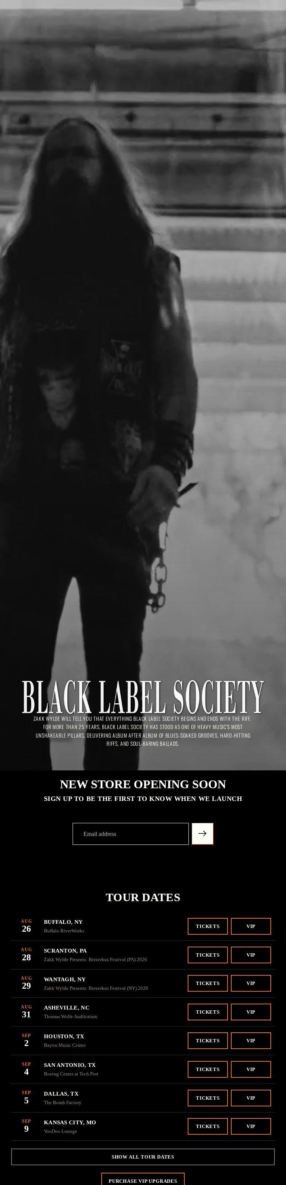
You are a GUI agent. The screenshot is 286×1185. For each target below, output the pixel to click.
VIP (251, 926)
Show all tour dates (143, 1157)
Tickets (208, 926)
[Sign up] (202, 834)
